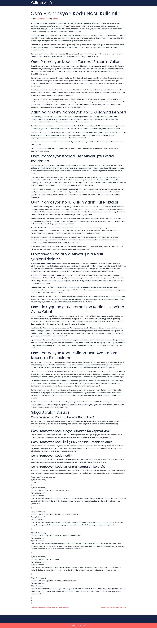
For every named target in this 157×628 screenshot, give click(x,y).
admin (55, 19)
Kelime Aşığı (42, 2)
